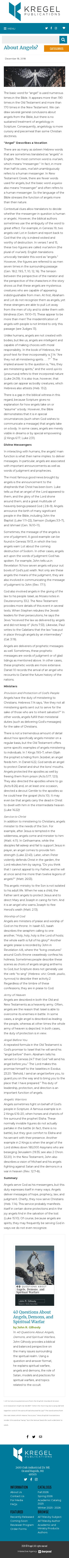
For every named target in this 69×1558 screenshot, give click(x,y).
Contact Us (17, 1496)
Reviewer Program (22, 1524)
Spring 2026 (45, 1496)
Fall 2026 (43, 1492)
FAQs (13, 1504)
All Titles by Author (49, 1520)
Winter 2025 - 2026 (49, 1507)
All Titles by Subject (50, 1516)
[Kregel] (34, 11)
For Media (16, 1500)
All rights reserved (40, 1545)
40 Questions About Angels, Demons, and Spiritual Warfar (33, 1317)
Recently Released (22, 1516)
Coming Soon (19, 1520)
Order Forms (18, 1528)
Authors (42, 1532)
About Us (16, 1492)
